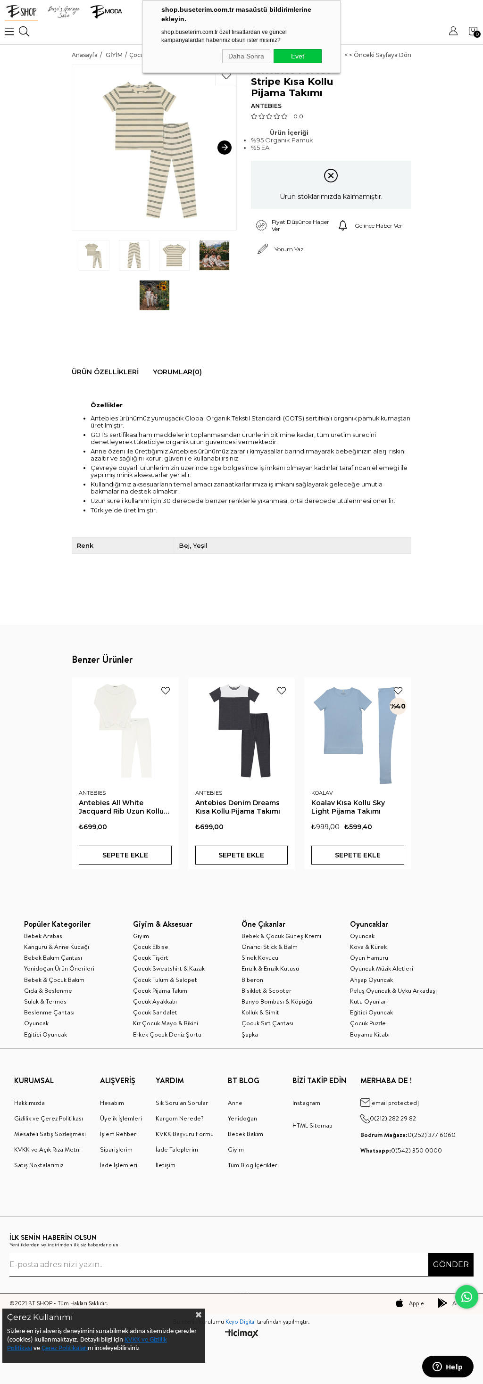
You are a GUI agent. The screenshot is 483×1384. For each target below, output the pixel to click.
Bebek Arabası (44, 935)
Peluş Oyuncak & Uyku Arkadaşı (393, 990)
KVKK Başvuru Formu (185, 1133)
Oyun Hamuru (369, 957)
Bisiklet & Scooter (266, 990)
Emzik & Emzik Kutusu (270, 968)
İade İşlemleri (118, 1165)
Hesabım (112, 1102)
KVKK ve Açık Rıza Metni (47, 1149)
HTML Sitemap (312, 1125)
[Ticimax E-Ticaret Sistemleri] (241, 1334)
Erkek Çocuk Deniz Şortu (167, 1034)
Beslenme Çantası (49, 1012)
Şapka (250, 1034)
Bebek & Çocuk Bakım (54, 979)
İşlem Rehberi (119, 1133)
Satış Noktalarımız (38, 1165)
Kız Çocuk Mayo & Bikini (165, 1023)
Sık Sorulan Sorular (182, 1102)
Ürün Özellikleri (105, 372)
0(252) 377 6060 (408, 1134)
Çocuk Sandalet (155, 1012)
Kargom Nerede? (180, 1118)
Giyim (141, 935)
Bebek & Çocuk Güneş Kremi (281, 935)
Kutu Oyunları (369, 1001)
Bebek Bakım (245, 1133)
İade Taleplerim (177, 1149)
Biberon (252, 979)
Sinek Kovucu (260, 957)
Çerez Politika (60, 1348)
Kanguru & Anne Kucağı (56, 946)
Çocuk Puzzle (368, 1023)
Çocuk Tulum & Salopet (165, 979)
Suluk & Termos (45, 1001)
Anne (235, 1102)
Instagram (306, 1102)
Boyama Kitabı (370, 1034)
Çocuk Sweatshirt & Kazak (169, 968)
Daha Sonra (246, 56)
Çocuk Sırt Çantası (267, 1023)
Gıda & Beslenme (48, 990)
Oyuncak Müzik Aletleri (381, 968)
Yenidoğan (242, 1118)
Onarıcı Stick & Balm (270, 946)
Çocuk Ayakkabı (155, 1001)
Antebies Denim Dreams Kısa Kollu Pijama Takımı (237, 807)
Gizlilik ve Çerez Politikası (48, 1118)
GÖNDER (451, 1264)
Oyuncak (36, 1023)
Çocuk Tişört (150, 957)
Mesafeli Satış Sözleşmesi (50, 1133)
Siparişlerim (116, 1149)
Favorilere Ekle (165, 690)
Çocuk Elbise (150, 946)
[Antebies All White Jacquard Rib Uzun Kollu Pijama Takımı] (125, 730)
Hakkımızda (29, 1102)
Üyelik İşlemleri (121, 1118)
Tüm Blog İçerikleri (253, 1165)
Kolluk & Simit (260, 1012)
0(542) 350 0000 (401, 1150)
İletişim (165, 1165)
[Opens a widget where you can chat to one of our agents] (448, 1367)
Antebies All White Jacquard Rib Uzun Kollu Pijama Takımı (121, 807)
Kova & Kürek (368, 946)
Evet (297, 56)
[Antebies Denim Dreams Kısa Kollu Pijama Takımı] (241, 730)
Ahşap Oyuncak (371, 979)
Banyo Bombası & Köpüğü (277, 1001)
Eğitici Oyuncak (45, 1034)
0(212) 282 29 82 (393, 1118)
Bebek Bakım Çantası (53, 957)
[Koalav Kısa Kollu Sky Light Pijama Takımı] (357, 730)
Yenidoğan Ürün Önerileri (59, 968)
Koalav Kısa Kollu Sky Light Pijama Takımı (348, 807)
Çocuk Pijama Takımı (161, 990)
